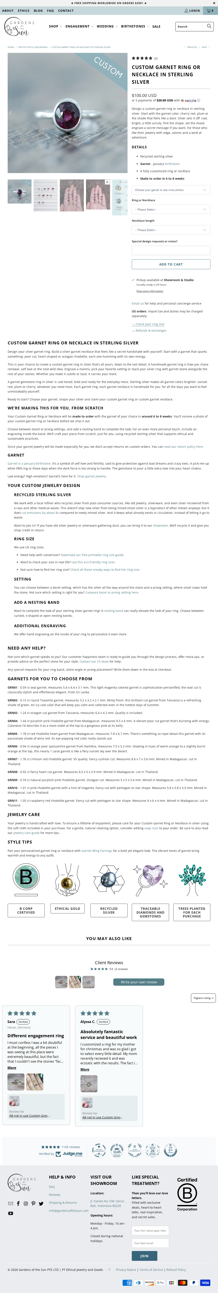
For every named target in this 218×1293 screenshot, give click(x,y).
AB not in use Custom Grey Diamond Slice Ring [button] (28, 1116)
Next (205, 47)
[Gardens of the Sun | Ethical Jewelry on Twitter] (41, 1203)
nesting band (113, 611)
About (8, 11)
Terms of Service (151, 1270)
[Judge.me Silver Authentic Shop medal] (135, 1150)
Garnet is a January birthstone (29, 463)
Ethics (24, 11)
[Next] (124, 113)
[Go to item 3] (88, 982)
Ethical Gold (67, 908)
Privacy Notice (126, 1270)
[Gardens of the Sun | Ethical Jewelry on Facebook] (18, 1203)
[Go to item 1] (61, 982)
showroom (160, 525)
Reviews (54, 1195)
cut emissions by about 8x (40, 513)
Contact (66, 11)
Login (194, 11)
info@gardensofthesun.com (69, 1211)
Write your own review (139, 982)
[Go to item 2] (75, 982)
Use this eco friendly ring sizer (93, 562)
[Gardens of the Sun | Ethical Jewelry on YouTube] (11, 1213)
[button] (56, 26)
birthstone (172, 164)
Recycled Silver (109, 910)
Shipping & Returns (63, 1203)
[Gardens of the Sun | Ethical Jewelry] (19, 26)
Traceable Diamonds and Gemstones (150, 912)
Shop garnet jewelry (91, 476)
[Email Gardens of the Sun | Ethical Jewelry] (11, 1203)
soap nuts (151, 828)
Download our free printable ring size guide (92, 555)
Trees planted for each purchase (191, 912)
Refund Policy (176, 1270)
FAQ (50, 11)
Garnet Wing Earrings (97, 851)
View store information (149, 291)
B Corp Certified (26, 910)
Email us (138, 303)
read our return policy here (183, 447)
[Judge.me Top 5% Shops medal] (170, 1150)
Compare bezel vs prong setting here (111, 592)
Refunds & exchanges (151, 330)
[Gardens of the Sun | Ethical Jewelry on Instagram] (26, 1203)
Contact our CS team (94, 661)
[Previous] (10, 113)
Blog (38, 11)
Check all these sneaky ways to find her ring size (104, 570)
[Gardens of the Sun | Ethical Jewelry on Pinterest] (33, 1203)
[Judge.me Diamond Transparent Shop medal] (99, 1150)
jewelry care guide (26, 833)
